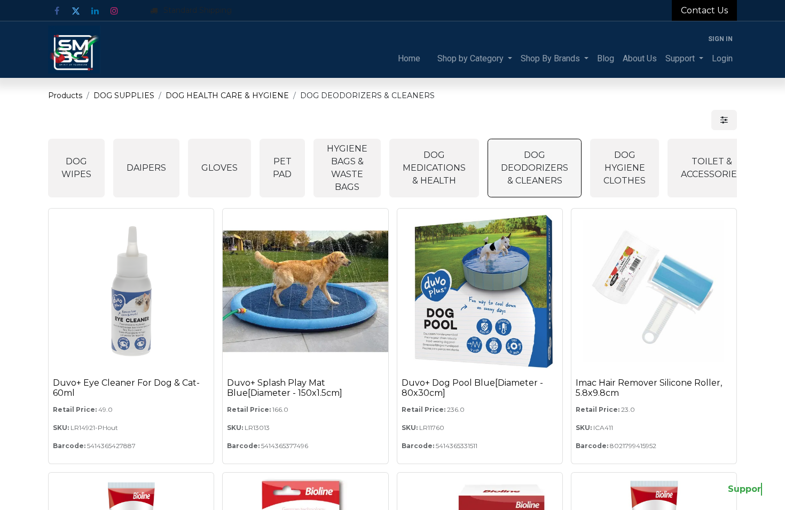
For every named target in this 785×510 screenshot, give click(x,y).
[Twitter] (75, 10)
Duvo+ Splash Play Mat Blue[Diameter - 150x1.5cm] (284, 388)
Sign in (720, 39)
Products (65, 95)
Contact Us (704, 10)
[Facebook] (56, 10)
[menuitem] (409, 58)
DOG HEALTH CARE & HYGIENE (227, 95)
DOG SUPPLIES (123, 95)
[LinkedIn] (95, 10)
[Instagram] (114, 10)
